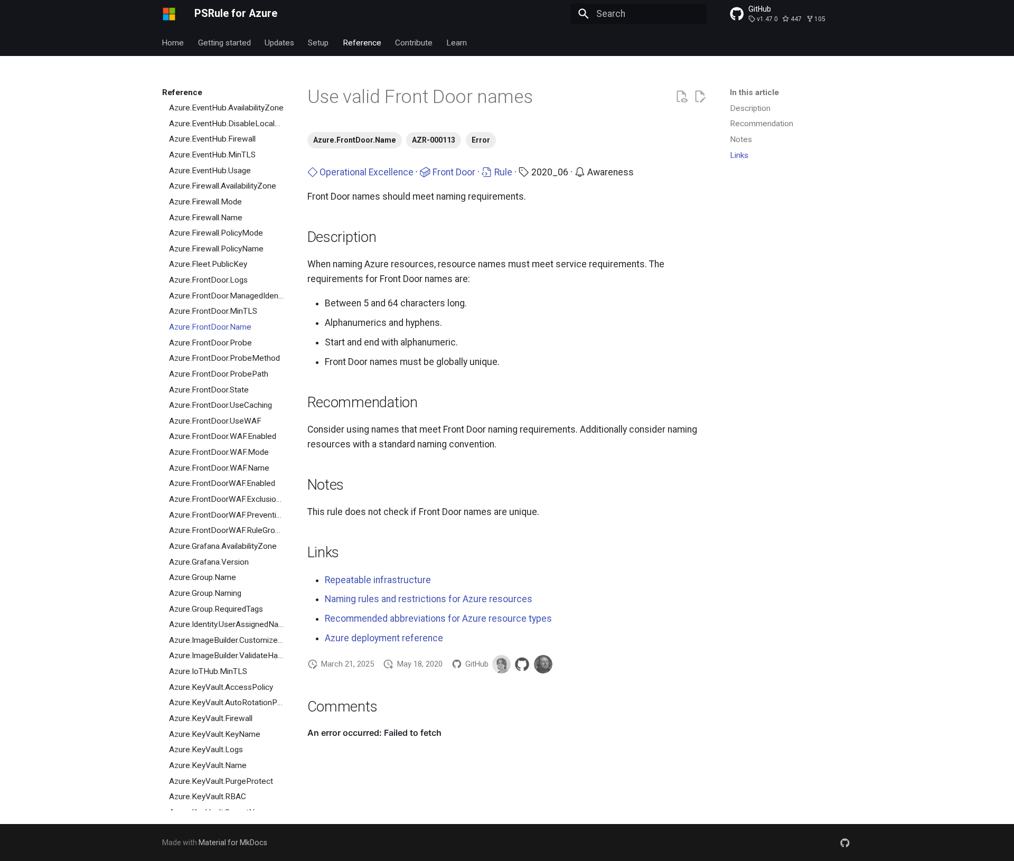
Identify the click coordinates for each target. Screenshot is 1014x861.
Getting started (224, 42)
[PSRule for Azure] (169, 13)
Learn (457, 42)
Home (173, 42)
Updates (279, 42)
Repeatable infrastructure (378, 580)
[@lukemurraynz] (543, 664)
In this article (754, 92)
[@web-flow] (522, 664)
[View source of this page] (681, 96)
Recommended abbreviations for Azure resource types (438, 618)
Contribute (414, 42)
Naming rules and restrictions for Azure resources (428, 599)
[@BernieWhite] (501, 664)
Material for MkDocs (233, 842)
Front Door (452, 172)
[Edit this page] (700, 96)
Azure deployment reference (384, 638)
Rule (502, 172)
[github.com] (845, 842)
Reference (362, 42)
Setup (318, 42)
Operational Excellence (365, 172)
